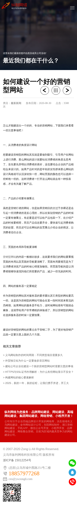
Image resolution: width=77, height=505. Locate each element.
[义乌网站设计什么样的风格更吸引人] (68, 90)
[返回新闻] (57, 90)
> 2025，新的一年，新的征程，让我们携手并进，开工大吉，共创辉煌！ (36, 383)
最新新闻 (16, 103)
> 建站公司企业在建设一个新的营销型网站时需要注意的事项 (38, 366)
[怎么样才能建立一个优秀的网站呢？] (46, 90)
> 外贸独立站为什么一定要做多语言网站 (26, 360)
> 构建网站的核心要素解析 (18, 377)
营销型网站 (9, 256)
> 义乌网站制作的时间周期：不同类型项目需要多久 (33, 355)
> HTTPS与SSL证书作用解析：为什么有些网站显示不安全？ (38, 371)
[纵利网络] (15, 4)
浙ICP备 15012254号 (17, 460)
